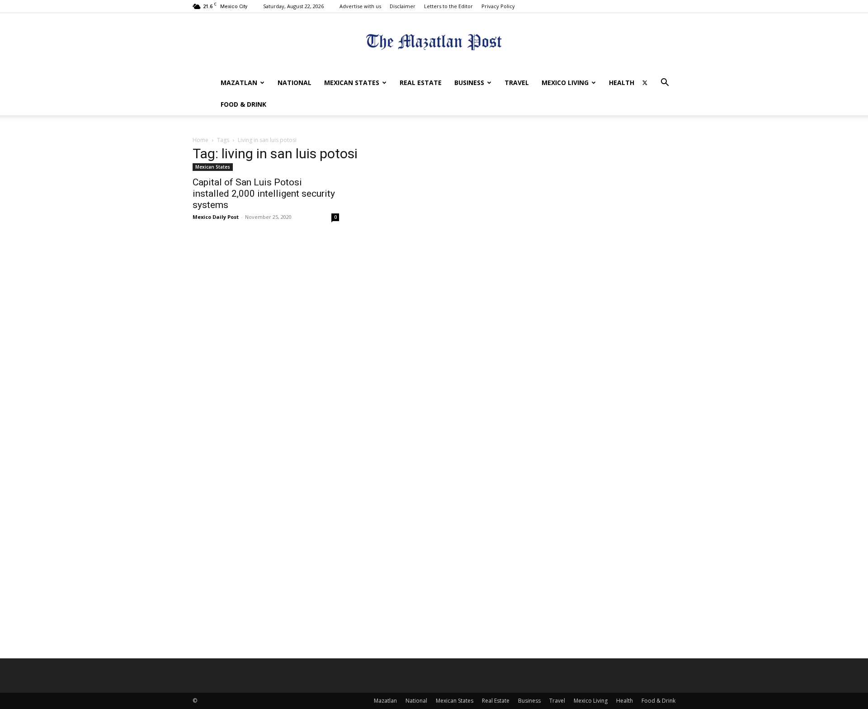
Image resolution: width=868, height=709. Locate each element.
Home (200, 140)
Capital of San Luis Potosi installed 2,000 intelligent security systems (264, 193)
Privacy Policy (498, 6)
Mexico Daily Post (216, 216)
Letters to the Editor (448, 6)
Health (621, 82)
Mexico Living (565, 82)
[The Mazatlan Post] (434, 43)
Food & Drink (243, 104)
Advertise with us (360, 6)
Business (469, 82)
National (294, 82)
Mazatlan (239, 82)
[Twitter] (644, 83)
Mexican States (351, 82)
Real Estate (421, 82)
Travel (517, 82)
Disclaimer (402, 6)
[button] (664, 83)
